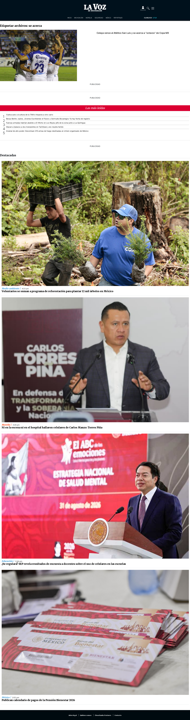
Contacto (117, 715)
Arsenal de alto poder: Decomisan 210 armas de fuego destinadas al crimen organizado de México (47, 131)
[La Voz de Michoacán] (95, 7)
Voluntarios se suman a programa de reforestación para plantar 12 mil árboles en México (57, 291)
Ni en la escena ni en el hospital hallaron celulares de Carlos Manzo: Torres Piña (52, 427)
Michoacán (78, 18)
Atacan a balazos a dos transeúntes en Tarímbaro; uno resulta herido (34, 127)
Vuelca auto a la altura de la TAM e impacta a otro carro (29, 115)
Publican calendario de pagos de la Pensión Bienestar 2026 (38, 700)
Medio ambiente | (11, 288)
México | (7, 697)
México (108, 18)
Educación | (8, 561)
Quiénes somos (85, 715)
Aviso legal (73, 715)
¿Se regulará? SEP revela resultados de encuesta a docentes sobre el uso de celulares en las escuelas (64, 563)
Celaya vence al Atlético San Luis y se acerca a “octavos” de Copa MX (133, 33)
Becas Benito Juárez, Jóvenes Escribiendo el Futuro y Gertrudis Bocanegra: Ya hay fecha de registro (48, 119)
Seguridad (99, 18)
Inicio (70, 18)
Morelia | (7, 424)
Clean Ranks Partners (103, 715)
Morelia (89, 18)
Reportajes (118, 18)
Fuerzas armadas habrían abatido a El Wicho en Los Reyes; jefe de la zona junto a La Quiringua (45, 123)
